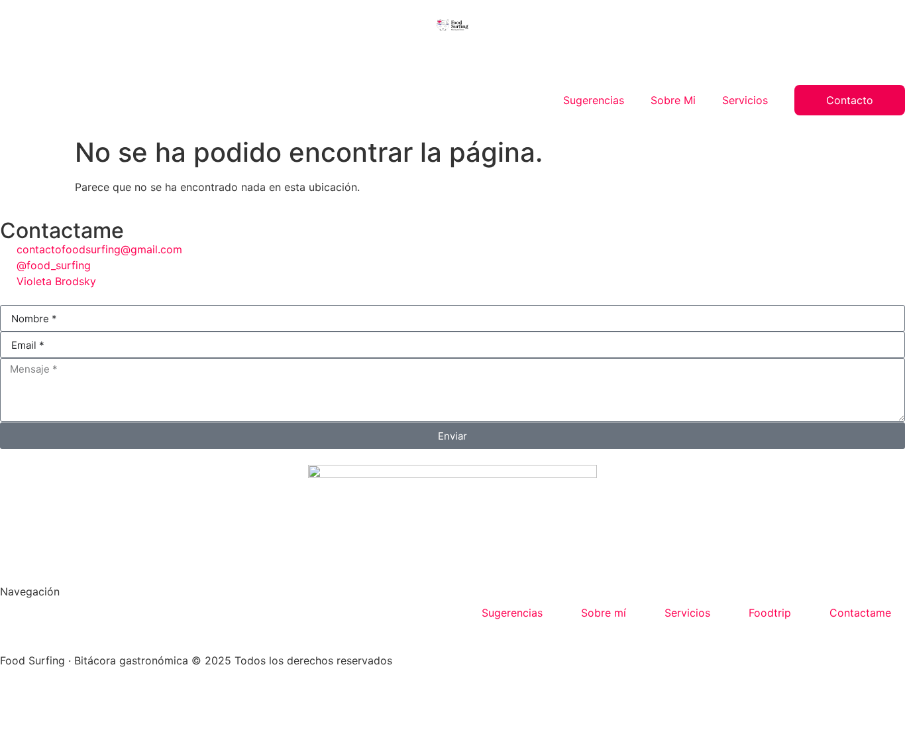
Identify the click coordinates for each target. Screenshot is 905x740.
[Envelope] (53, 698)
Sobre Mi (673, 100)
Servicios (745, 100)
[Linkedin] (89, 698)
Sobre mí (603, 612)
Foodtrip (770, 612)
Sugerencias (593, 100)
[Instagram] (16, 698)
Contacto (849, 100)
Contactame (860, 612)
